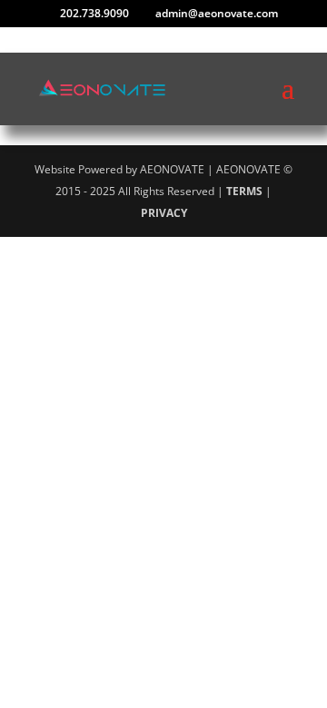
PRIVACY (164, 213)
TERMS (244, 191)
